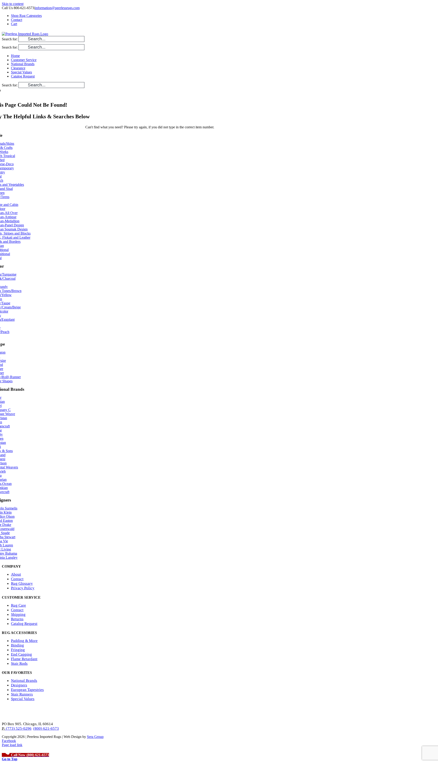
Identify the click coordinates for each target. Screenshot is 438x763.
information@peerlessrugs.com (57, 8)
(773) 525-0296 (18, 728)
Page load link (12, 745)
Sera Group (95, 737)
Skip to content (12, 4)
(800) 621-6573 (46, 728)
